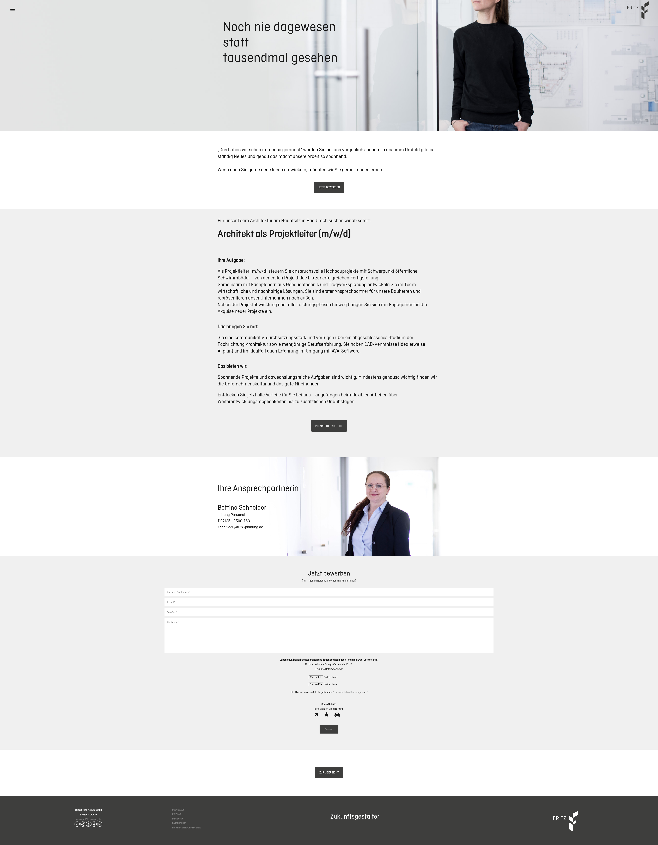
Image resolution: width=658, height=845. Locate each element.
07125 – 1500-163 (235, 521)
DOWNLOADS (178, 809)
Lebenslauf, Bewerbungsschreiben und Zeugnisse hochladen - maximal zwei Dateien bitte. (329, 659)
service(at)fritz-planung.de (88, 819)
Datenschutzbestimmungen (347, 692)
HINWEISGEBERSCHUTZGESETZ (186, 827)
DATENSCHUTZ (179, 823)
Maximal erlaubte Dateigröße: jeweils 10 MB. (329, 664)
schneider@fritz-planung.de (240, 527)
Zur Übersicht (329, 772)
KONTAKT (176, 814)
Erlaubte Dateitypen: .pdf (329, 668)
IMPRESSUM (178, 818)
